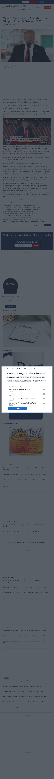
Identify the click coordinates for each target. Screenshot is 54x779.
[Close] (50, 369)
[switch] (43, 389)
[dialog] (27, 389)
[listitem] (27, 386)
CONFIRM (17, 408)
